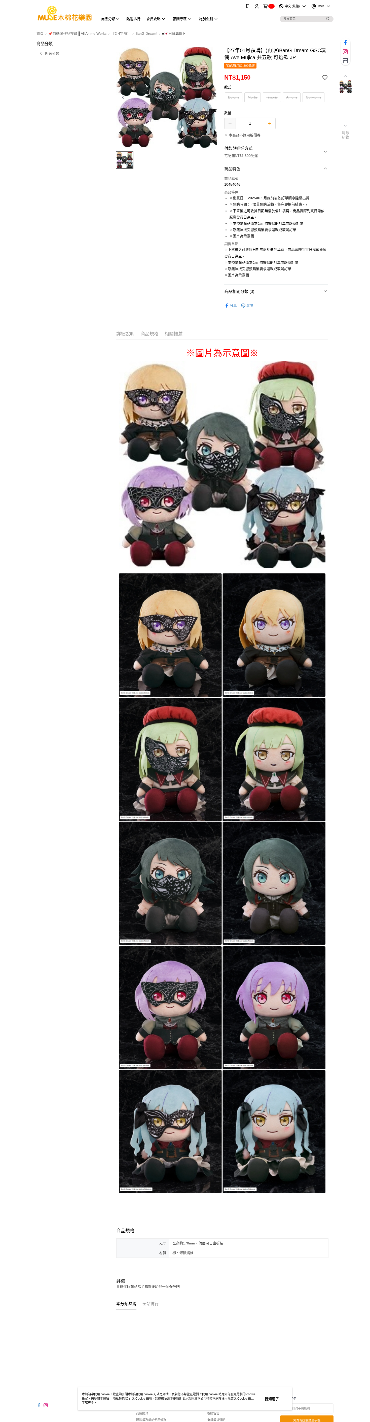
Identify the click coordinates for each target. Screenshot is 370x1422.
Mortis (252, 97)
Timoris (272, 97)
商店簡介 (142, 1413)
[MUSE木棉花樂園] (64, 13)
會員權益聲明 (216, 1420)
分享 (233, 305)
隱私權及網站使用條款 (151, 1420)
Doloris (233, 97)
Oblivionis (313, 97)
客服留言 (213, 1413)
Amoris (291, 97)
